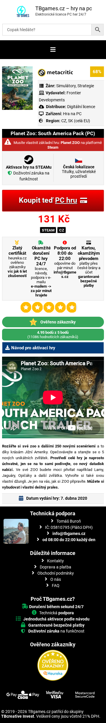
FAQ (55, 585)
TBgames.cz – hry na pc (63, 8)
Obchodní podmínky (55, 573)
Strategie (85, 85)
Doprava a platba (55, 567)
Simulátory (66, 85)
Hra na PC (72, 113)
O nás (55, 579)
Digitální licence (80, 106)
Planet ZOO (70, 142)
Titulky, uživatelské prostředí (79, 172)
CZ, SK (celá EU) (75, 120)
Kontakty (55, 560)
